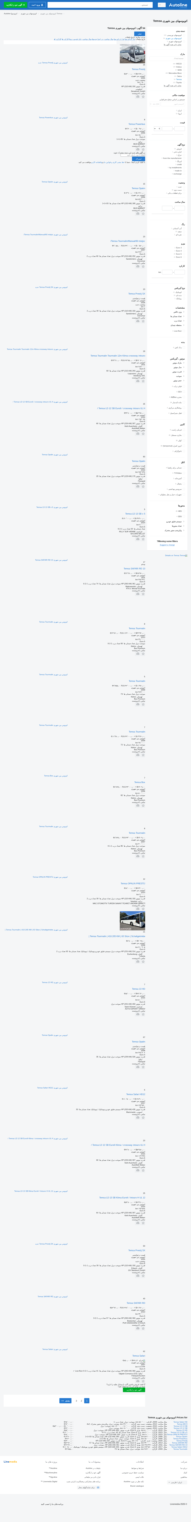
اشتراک (138, 159)
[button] (142, 96)
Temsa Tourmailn (137, 681)
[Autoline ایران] (178, 5)
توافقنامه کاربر (97, 162)
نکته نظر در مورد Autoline (134, 1481)
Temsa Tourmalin (137, 628)
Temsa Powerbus (137, 124)
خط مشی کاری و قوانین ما (114, 162)
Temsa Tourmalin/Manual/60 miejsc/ (127, 241)
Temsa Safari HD (180, 1422)
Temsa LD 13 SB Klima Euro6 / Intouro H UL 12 (122, 1197)
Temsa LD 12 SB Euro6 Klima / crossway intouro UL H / (118, 1145)
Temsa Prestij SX (136, 293)
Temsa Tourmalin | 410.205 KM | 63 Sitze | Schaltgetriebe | (117, 936)
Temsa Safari (138, 1356)
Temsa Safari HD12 (135, 1094)
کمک (185, 1473)
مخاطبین (183, 1477)
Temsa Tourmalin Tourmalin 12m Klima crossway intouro (118, 356)
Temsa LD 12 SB (180, 1428)
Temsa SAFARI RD (136, 1303)
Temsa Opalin (138, 461)
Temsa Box (139, 782)
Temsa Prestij (138, 69)
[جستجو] (150, 5)
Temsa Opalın (138, 188)
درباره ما (183, 1468)
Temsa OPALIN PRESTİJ (133, 883)
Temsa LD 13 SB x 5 (135, 514)
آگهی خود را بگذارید (134, 1390)
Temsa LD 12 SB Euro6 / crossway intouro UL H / (121, 408)
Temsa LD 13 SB (180, 1426)
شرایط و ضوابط (137, 1468)
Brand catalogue (137, 1486)
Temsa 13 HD (138, 989)
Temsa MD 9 (182, 1424)
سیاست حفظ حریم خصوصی (133, 1473)
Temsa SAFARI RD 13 (134, 568)
